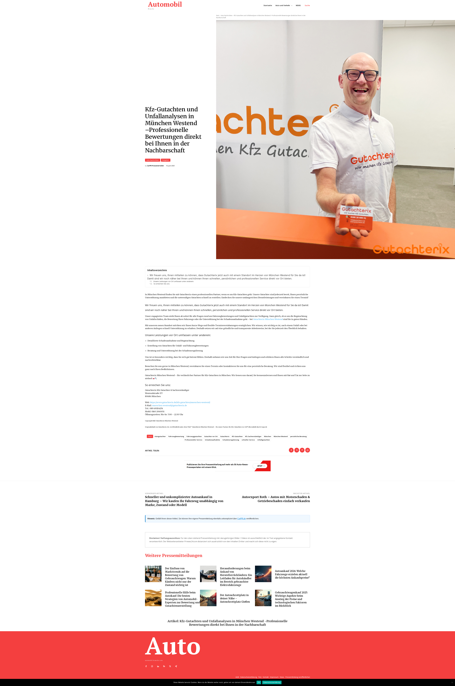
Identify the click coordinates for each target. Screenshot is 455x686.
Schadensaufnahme (212, 440)
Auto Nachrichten (152, 160)
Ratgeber (165, 160)
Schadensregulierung (231, 440)
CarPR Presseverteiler (155, 165)
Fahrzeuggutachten (194, 436)
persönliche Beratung (298, 436)
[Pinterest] (302, 450)
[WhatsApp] (307, 450)
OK (259, 682)
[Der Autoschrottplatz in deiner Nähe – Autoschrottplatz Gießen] (208, 598)
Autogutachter (160, 436)
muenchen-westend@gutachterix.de (169, 405)
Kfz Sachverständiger (253, 436)
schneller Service (248, 440)
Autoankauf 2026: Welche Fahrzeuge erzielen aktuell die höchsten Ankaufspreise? (292, 574)
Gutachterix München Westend (268, 319)
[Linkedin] (158, 666)
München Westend (281, 436)
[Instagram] (152, 666)
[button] (307, 5)
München (267, 436)
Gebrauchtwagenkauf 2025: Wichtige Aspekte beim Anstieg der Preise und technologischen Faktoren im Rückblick (291, 599)
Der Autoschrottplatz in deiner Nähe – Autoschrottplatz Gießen (235, 598)
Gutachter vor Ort (211, 436)
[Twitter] (296, 450)
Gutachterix (224, 436)
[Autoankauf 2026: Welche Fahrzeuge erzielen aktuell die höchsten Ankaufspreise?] (263, 574)
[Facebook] (291, 450)
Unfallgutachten (263, 440)
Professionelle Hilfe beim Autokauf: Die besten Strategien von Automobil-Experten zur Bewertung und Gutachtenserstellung (182, 599)
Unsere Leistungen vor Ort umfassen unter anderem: (173, 281)
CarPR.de (241, 519)
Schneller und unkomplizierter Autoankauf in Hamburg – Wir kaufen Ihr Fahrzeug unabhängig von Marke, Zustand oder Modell (184, 501)
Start (217, 15)
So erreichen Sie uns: (162, 284)
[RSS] (164, 666)
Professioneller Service (193, 440)
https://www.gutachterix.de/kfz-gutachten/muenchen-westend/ (180, 402)
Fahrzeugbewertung (176, 436)
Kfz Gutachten (237, 436)
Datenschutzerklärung (271, 682)
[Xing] (176, 666)
